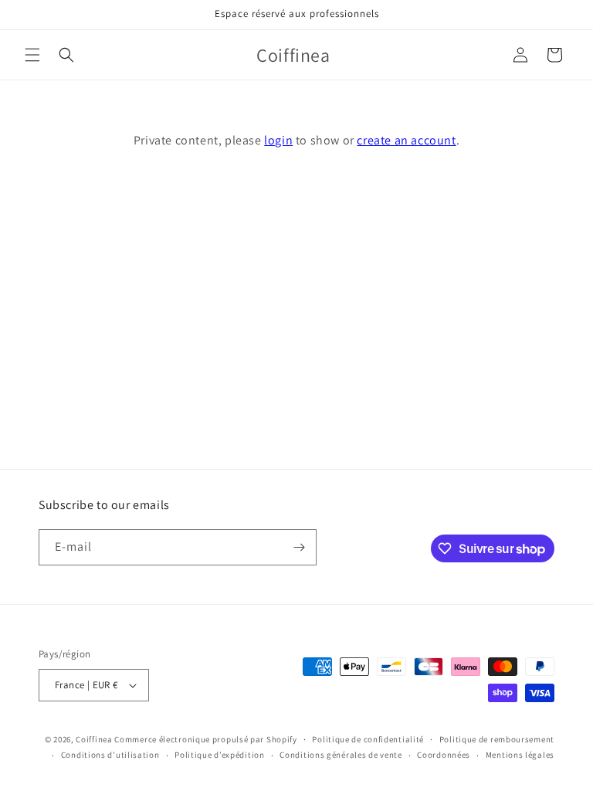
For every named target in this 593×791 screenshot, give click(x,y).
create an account (406, 140)
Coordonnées (443, 754)
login (278, 140)
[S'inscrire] (299, 547)
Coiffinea (94, 739)
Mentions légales (520, 754)
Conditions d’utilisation (110, 754)
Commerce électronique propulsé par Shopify (205, 739)
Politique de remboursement (496, 739)
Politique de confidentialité (368, 739)
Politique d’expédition (219, 754)
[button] (32, 55)
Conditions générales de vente (341, 754)
